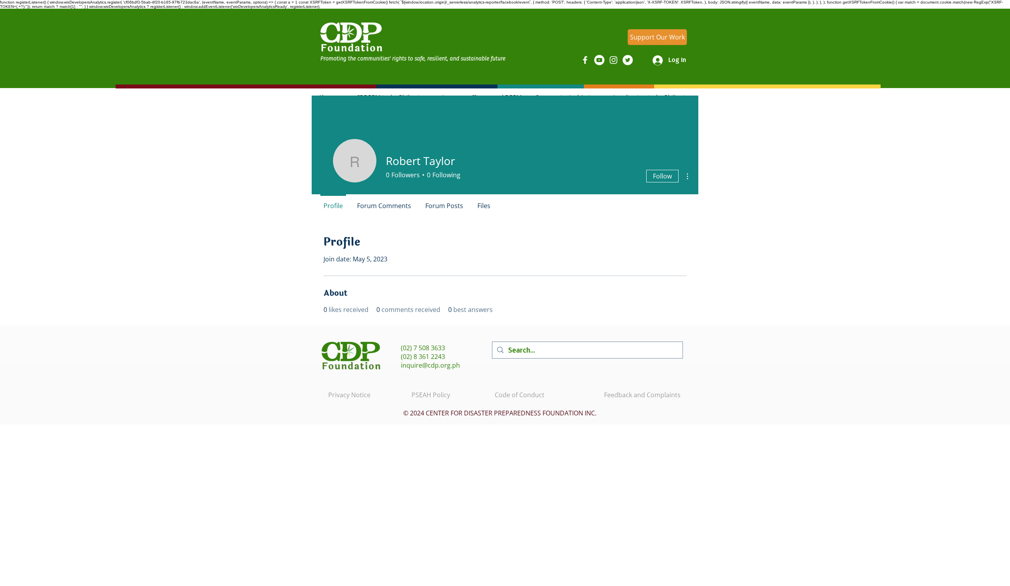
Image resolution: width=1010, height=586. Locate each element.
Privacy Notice (349, 395)
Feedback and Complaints (642, 395)
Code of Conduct (519, 395)
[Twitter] (628, 60)
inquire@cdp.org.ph (430, 365)
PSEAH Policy (430, 395)
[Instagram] (613, 60)
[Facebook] (585, 60)
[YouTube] (599, 60)
